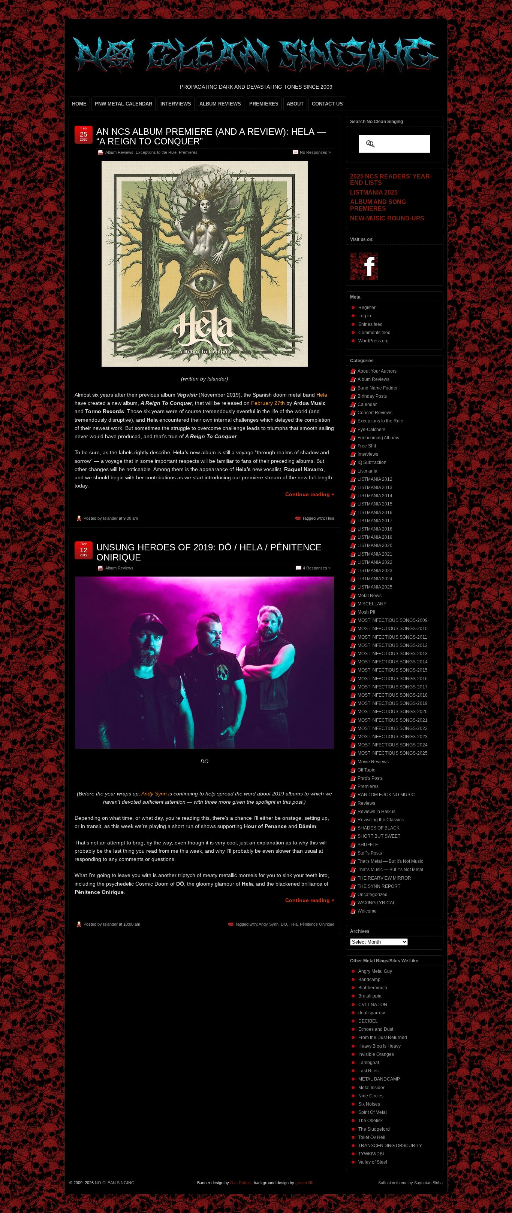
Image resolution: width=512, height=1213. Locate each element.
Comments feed (374, 332)
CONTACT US (327, 104)
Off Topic (366, 770)
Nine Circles (370, 1096)
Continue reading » (309, 494)
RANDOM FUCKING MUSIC (386, 794)
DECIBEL (368, 1021)
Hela (330, 518)
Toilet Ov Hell (371, 1137)
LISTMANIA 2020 (375, 545)
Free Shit (367, 446)
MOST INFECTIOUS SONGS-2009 (393, 620)
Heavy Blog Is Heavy (379, 1046)
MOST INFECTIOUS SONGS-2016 (393, 678)
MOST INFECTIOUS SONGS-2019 (393, 703)
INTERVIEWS (175, 104)
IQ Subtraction (372, 462)
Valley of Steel (372, 1162)
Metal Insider (371, 1087)
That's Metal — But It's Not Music (390, 861)
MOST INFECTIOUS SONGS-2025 (393, 753)
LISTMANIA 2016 (375, 512)
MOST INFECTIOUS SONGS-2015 (393, 670)
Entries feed (370, 324)
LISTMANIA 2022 (375, 562)
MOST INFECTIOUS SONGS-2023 (393, 736)
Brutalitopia (370, 996)
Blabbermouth (372, 987)
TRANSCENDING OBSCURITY (390, 1145)
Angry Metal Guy (375, 971)
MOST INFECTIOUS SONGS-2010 (393, 628)
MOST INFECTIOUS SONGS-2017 (393, 687)
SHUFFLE (368, 844)
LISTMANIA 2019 (375, 537)
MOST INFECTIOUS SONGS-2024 (393, 745)
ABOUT (295, 104)
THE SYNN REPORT (379, 886)
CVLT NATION (372, 1004)
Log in (364, 315)
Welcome (367, 911)
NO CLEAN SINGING (115, 1182)
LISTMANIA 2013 (375, 487)
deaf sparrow (371, 1012)
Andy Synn (268, 924)
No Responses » (315, 152)
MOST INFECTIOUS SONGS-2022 (393, 728)
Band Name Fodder (378, 388)
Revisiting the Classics (381, 819)
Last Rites (368, 1070)
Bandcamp (369, 979)
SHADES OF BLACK (379, 828)
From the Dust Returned (382, 1037)
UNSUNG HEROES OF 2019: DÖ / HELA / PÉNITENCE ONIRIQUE (209, 552)
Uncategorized (373, 894)
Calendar (367, 404)
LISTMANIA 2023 (375, 570)
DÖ (284, 924)
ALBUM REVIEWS (220, 104)
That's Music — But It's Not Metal (390, 869)
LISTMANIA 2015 (375, 504)
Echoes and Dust (375, 1029)
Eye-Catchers (371, 429)
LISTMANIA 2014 (375, 495)
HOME (79, 104)
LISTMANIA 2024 (375, 578)
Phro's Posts (370, 778)
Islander (110, 518)
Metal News (370, 595)
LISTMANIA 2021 (375, 554)
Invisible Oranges (376, 1054)
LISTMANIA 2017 (375, 520)
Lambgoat (368, 1062)
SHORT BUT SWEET (379, 836)
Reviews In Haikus (376, 811)
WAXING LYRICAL (376, 902)
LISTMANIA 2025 (375, 587)
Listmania (367, 471)
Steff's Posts (370, 853)
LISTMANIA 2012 (375, 479)
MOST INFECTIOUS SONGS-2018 (393, 695)
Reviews (366, 803)
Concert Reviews (375, 412)
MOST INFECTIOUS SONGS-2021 (393, 720)
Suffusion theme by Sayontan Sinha (410, 1182)
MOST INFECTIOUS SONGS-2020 (393, 711)
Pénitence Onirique (317, 924)
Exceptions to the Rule (156, 152)
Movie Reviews (373, 761)
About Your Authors (377, 371)
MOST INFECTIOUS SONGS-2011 (392, 637)
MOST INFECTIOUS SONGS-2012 (393, 645)
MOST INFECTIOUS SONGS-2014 (393, 661)
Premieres (188, 152)
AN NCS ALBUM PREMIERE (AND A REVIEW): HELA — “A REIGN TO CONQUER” (211, 136)
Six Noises (369, 1104)
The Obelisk (370, 1120)
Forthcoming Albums (378, 437)
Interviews (368, 454)
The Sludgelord (374, 1129)
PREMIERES (263, 104)
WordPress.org (373, 340)
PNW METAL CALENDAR (123, 104)
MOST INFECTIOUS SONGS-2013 (393, 653)
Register (367, 307)
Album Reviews (119, 152)
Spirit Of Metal (372, 1112)
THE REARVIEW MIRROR (384, 878)
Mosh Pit (366, 612)
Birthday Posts (372, 396)
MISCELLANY (372, 603)
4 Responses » (317, 568)
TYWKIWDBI (371, 1154)
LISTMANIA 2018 (375, 529)
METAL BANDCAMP (379, 1079)
